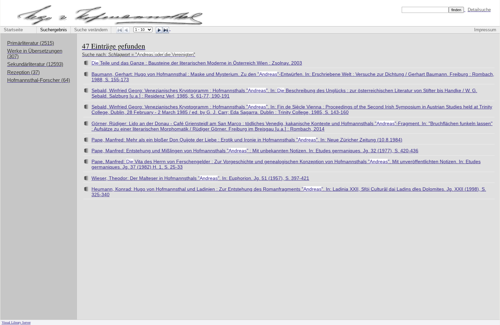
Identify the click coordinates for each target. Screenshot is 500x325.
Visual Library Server (16, 322)
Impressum (485, 30)
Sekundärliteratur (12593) (35, 64)
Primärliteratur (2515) (30, 43)
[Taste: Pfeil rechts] (159, 30)
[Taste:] (166, 30)
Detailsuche (479, 9)
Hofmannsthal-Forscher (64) (38, 80)
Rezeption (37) (23, 72)
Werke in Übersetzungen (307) (34, 53)
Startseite (13, 30)
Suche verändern (90, 30)
